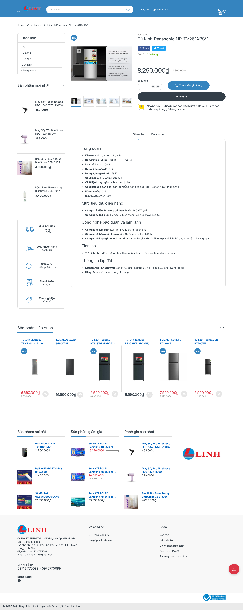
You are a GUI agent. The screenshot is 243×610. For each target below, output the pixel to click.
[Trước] (63, 86)
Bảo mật (164, 534)
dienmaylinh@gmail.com (39, 554)
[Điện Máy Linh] (32, 8)
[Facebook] (19, 581)
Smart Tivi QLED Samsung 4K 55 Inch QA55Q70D (101, 445)
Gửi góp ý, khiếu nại (100, 540)
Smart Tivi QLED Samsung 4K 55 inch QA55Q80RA (101, 495)
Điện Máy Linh (21, 606)
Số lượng (143, 80)
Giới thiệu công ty (99, 534)
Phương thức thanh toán (174, 556)
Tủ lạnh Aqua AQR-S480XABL (67, 341)
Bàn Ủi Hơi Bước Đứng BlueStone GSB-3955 (48, 160)
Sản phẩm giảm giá (86, 432)
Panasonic (143, 34)
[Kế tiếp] (60, 86)
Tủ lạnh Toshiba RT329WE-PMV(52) (102, 341)
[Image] (202, 454)
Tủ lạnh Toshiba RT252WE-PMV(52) (137, 341)
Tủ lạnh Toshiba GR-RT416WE (172, 341)
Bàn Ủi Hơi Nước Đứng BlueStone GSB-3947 (48, 189)
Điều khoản (166, 540)
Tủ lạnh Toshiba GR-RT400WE (206, 341)
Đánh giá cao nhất (139, 432)
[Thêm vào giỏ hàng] (45, 394)
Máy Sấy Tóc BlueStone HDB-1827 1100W (49, 132)
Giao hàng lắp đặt (170, 550)
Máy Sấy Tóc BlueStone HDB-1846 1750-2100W (49, 103)
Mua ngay (181, 96)
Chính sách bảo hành (172, 545)
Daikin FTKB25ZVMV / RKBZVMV (48, 470)
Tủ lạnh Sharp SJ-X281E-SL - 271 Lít (32, 341)
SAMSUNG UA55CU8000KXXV (47, 495)
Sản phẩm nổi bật (31, 432)
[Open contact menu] (234, 569)
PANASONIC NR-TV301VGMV (45, 445)
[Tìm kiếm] (128, 9)
